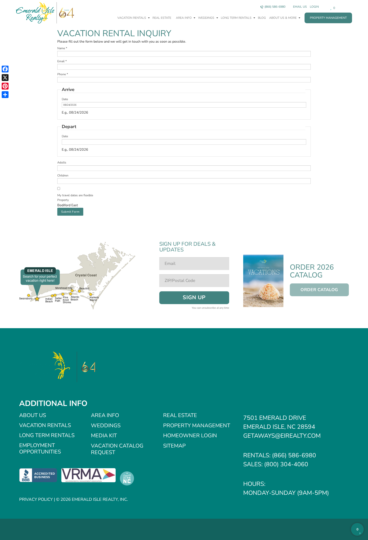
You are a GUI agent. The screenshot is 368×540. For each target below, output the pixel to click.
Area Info (184, 18)
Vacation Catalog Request (117, 449)
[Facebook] (5, 69)
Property (63, 200)
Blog (262, 18)
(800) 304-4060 (286, 464)
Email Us (300, 7)
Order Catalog (319, 290)
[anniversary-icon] (65, 13)
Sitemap (174, 445)
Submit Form (70, 212)
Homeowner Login (190, 435)
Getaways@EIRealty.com (282, 436)
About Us (32, 415)
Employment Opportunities (40, 448)
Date (65, 99)
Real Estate (161, 18)
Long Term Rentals (236, 18)
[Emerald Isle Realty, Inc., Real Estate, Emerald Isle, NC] (38, 475)
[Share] (5, 94)
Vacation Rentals (132, 18)
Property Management (328, 18)
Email (62, 61)
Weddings (206, 18)
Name (62, 48)
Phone (62, 74)
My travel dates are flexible (75, 195)
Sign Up (194, 297)
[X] (5, 77)
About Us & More (283, 18)
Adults (61, 162)
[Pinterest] (5, 86)
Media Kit (104, 435)
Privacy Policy (36, 499)
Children (62, 175)
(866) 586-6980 (274, 7)
